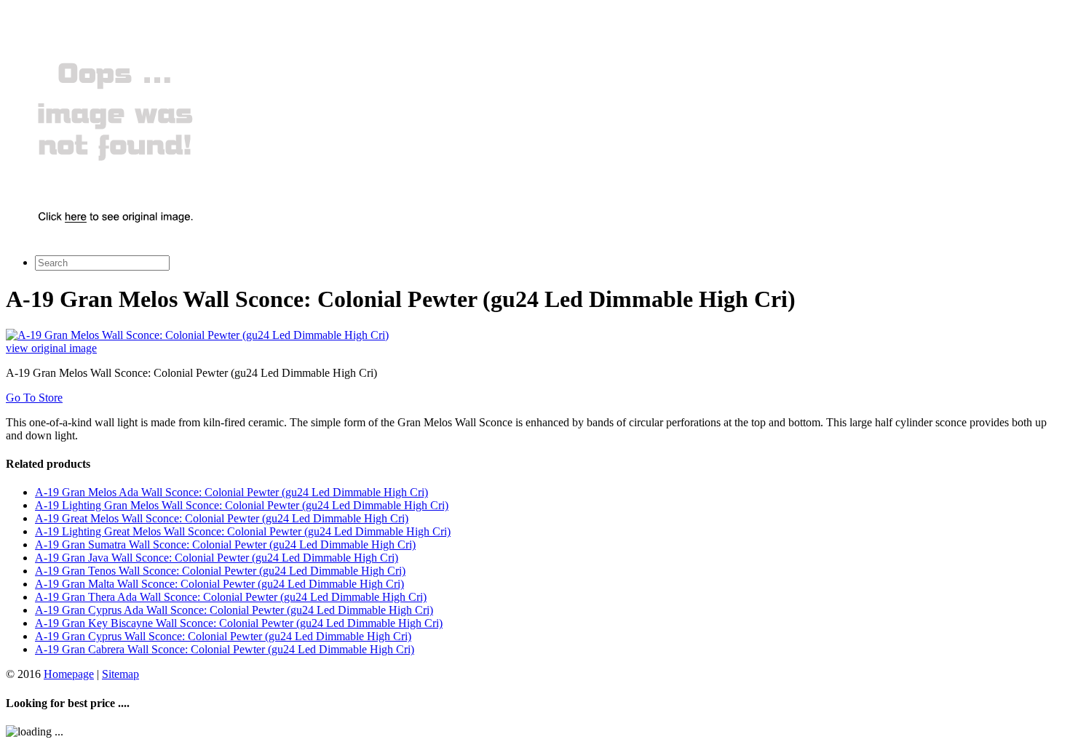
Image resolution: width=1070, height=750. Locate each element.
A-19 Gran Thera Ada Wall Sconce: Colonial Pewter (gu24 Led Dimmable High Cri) (231, 597)
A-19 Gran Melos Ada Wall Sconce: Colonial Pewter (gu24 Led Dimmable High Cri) (231, 492)
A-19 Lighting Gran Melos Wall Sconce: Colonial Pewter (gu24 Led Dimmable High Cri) (241, 505)
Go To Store (34, 397)
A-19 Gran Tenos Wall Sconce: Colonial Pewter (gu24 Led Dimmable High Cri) (220, 571)
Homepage (69, 674)
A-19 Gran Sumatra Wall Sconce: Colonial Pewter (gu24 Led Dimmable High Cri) (225, 544)
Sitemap (120, 674)
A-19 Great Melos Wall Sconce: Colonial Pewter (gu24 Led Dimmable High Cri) (221, 518)
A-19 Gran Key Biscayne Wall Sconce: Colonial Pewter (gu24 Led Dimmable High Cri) (239, 623)
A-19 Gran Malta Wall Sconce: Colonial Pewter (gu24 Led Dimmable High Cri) (219, 584)
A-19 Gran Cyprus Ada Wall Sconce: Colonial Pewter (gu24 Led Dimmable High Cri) (234, 610)
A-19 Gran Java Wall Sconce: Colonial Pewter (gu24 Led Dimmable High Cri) (216, 557)
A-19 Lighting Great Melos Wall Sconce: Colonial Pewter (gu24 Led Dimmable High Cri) (243, 531)
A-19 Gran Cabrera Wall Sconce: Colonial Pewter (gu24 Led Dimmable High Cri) (224, 649)
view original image (51, 348)
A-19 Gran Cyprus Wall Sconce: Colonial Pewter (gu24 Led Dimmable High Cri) (223, 636)
